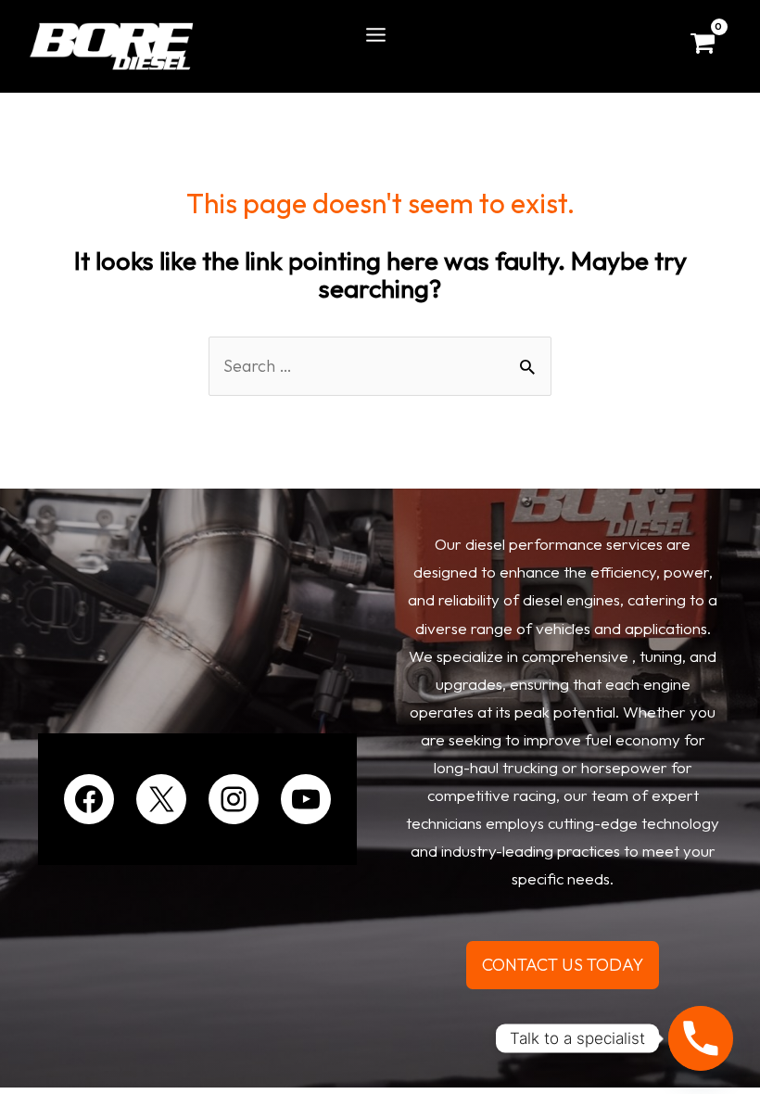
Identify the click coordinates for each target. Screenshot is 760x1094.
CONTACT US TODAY (562, 964)
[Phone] (700, 1038)
